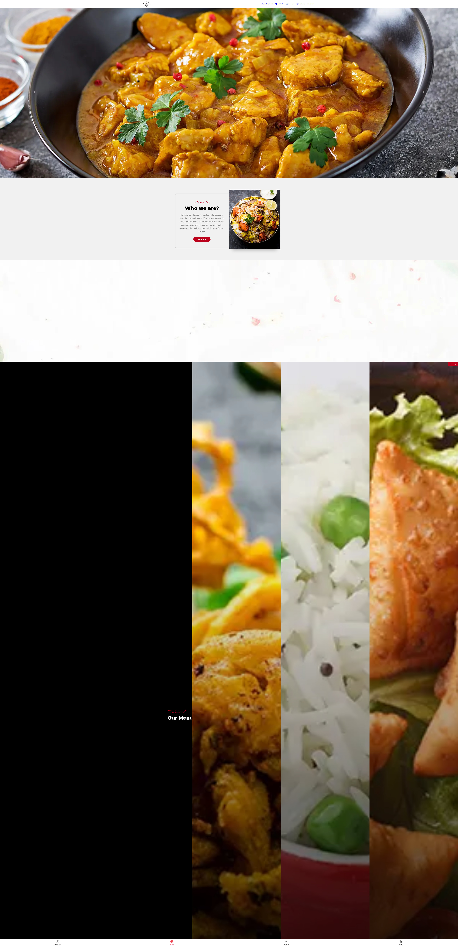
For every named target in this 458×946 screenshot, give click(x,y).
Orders (290, 4)
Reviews (301, 4)
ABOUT (280, 4)
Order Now (268, 4)
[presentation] (450, 364)
